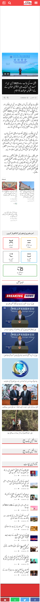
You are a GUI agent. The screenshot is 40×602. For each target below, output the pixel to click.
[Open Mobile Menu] (36, 3)
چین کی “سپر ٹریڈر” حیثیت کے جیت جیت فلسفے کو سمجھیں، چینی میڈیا (20, 303)
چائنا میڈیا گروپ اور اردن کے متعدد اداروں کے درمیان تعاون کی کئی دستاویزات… (20, 381)
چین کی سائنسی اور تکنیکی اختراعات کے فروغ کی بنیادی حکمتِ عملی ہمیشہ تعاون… (20, 355)
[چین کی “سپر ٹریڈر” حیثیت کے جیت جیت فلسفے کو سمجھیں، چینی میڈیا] (34, 538)
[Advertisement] (20, 28)
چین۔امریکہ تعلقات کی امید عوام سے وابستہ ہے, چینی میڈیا (20, 433)
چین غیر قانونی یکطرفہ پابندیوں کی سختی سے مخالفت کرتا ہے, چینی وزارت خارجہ (20, 329)
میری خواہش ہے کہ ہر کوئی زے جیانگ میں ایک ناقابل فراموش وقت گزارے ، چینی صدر (9, 214)
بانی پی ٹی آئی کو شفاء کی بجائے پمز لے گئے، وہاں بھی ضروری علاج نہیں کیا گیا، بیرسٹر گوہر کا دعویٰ (16, 559)
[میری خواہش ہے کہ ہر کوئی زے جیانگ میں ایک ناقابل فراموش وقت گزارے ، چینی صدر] (9, 207)
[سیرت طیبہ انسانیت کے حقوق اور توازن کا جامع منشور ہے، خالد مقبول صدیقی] (34, 497)
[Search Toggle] (9, 3)
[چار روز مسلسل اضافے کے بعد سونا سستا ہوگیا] (34, 528)
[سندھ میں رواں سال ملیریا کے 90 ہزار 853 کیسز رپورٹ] (34, 508)
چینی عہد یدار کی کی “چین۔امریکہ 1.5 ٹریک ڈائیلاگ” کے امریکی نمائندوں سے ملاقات (20, 407)
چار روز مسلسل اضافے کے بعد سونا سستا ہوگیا (17, 526)
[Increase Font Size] (8, 97)
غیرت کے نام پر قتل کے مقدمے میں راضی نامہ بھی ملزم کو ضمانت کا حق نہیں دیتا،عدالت (16, 483)
